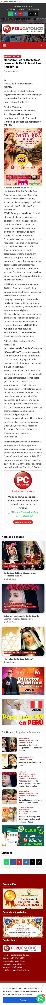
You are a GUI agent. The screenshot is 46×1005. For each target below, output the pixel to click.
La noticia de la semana (25, 564)
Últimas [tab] (8, 732)
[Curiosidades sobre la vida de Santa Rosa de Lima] (9, 796)
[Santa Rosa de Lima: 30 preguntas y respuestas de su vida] (23, 555)
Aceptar (23, 1000)
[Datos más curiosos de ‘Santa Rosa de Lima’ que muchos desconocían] (23, 598)
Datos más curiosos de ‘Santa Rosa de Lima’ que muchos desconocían (30, 783)
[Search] (41, 45)
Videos (21, 797)
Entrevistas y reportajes (22, 604)
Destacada (8, 604)
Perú (18, 56)
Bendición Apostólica (15, 9)
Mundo (21, 814)
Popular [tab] (20, 732)
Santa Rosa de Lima (11, 566)
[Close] (43, 985)
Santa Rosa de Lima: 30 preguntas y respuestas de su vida (30, 748)
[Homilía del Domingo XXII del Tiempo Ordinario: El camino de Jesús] (9, 814)
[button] (4, 45)
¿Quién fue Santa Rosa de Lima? (18, 659)
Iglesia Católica (9, 56)
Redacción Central (12, 71)
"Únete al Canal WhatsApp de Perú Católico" (24, 514)
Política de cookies (25, 994)
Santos (6, 609)
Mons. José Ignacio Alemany (28, 811)
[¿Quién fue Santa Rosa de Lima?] (23, 641)
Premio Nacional (32, 9)
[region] (23, 994)
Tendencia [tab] (34, 732)
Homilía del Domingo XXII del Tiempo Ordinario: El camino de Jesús (29, 819)
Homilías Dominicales (26, 807)
